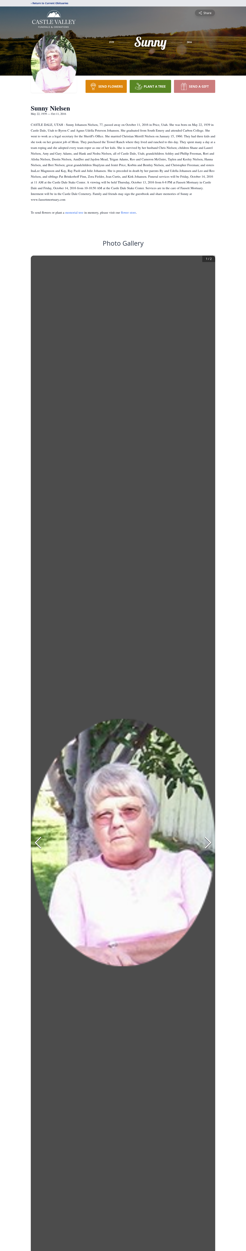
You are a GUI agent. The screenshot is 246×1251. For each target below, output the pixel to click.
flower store (128, 212)
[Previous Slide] (38, 842)
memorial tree (74, 212)
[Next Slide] (208, 842)
